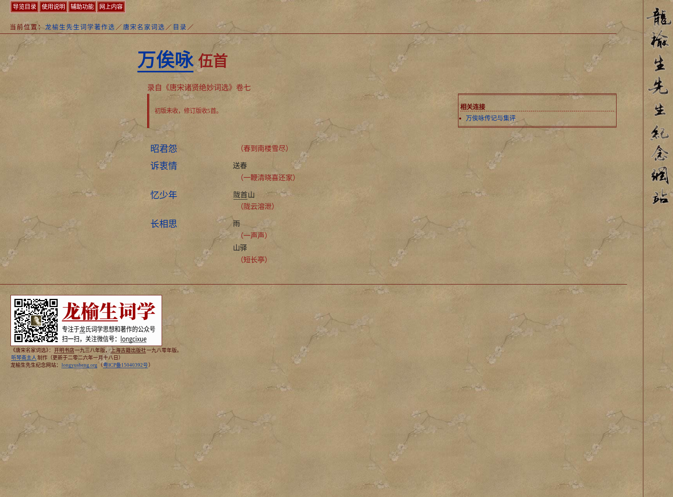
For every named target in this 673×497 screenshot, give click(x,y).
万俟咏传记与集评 (491, 118)
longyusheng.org (79, 365)
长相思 (163, 224)
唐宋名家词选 (144, 27)
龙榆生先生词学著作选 (80, 27)
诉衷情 (163, 166)
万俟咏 (165, 59)
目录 (180, 27)
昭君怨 (163, 149)
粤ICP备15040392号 (125, 365)
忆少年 (163, 195)
